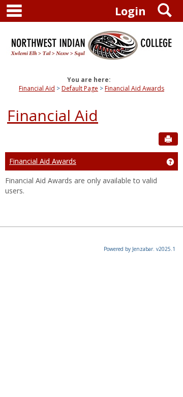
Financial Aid (37, 88)
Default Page (80, 88)
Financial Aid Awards (134, 88)
